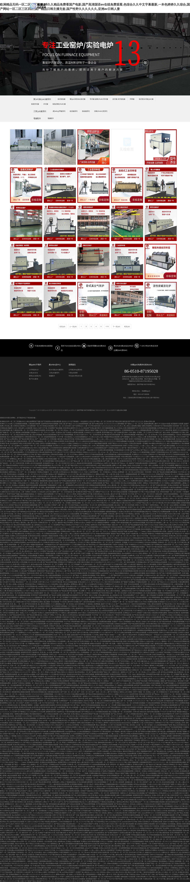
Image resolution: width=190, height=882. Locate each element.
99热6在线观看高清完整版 (22, 650)
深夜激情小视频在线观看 (49, 536)
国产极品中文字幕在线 (153, 764)
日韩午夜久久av (43, 582)
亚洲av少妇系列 (124, 511)
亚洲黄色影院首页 (183, 683)
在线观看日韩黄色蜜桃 (159, 613)
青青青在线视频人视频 (156, 681)
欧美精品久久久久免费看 (105, 496)
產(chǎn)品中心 (98, 6)
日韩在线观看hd (106, 626)
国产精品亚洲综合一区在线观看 (35, 540)
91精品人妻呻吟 (57, 661)
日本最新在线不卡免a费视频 (173, 700)
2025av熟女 (95, 569)
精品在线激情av (146, 529)
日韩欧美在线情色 (11, 465)
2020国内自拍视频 (138, 522)
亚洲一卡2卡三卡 (112, 716)
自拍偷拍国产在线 (97, 456)
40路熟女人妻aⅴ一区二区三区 (172, 498)
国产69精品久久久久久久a (179, 452)
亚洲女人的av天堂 (10, 700)
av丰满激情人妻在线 (118, 731)
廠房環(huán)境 (126, 6)
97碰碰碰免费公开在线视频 (162, 527)
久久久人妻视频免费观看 (142, 430)
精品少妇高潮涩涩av (160, 630)
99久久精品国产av (57, 725)
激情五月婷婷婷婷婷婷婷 (113, 445)
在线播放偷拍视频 (24, 595)
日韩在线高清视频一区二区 (59, 454)
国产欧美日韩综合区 (105, 593)
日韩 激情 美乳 (124, 520)
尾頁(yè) (127, 326)
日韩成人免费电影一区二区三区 (122, 472)
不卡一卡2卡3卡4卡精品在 (142, 461)
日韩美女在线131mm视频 (108, 738)
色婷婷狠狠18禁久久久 (87, 685)
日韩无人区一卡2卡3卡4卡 (58, 654)
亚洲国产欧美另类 (55, 577)
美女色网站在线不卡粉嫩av (53, 450)
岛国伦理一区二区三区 (137, 773)
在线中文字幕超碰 (74, 509)
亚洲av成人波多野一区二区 (59, 476)
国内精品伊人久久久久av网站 (22, 780)
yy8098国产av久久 (107, 573)
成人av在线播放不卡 (58, 727)
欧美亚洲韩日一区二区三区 (11, 635)
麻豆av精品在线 (36, 564)
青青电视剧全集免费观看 (89, 580)
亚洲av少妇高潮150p (143, 698)
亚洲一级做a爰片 (101, 727)
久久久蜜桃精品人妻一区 (59, 604)
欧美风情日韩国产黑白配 (89, 714)
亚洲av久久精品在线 (146, 641)
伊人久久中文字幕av (181, 742)
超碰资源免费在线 (51, 613)
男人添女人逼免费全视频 (132, 426)
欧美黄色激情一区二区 (41, 593)
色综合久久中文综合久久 (37, 531)
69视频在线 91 (164, 692)
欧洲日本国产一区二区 (13, 551)
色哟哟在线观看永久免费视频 (74, 663)
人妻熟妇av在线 (126, 591)
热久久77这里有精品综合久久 (41, 661)
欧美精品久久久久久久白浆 (81, 597)
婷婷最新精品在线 (82, 758)
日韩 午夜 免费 (110, 643)
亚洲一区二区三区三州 (124, 536)
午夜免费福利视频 (178, 621)
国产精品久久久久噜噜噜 (17, 569)
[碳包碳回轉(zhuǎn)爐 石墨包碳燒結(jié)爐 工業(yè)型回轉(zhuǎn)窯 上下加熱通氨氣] (93, 223)
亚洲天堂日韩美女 (113, 727)
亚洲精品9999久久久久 (103, 703)
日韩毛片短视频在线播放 (48, 443)
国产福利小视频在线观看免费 (33, 544)
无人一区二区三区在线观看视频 (45, 520)
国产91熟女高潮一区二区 (42, 608)
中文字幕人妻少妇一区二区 (46, 775)
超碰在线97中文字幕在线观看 (96, 498)
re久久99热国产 (79, 566)
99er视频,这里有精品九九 (157, 443)
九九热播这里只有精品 (95, 584)
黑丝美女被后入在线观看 (15, 474)
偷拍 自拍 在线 (7, 626)
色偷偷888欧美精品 (114, 553)
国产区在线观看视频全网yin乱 (141, 511)
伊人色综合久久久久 (57, 514)
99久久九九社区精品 (115, 646)
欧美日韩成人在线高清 (167, 733)
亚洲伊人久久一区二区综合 (111, 698)
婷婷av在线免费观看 (120, 670)
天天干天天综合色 (16, 760)
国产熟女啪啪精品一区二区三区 (42, 441)
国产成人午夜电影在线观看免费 (170, 573)
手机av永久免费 (88, 703)
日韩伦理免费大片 (155, 483)
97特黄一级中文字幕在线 (108, 569)
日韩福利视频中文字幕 (135, 492)
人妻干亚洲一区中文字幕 (71, 571)
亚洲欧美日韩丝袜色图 (121, 476)
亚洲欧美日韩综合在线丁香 (52, 542)
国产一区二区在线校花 (28, 472)
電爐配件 (37, 118)
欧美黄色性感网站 (91, 639)
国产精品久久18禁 (147, 450)
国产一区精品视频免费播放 (44, 637)
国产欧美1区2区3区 (167, 703)
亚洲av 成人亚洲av (37, 769)
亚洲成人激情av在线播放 (34, 459)
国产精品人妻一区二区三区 (80, 461)
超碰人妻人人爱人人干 (126, 716)
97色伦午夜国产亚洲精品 (100, 555)
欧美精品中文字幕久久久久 (75, 525)
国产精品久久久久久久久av (67, 698)
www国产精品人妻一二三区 (176, 749)
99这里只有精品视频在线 (91, 459)
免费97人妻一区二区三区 (45, 758)
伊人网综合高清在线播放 (45, 511)
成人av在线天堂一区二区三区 (55, 676)
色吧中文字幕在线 (110, 463)
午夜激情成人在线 (115, 760)
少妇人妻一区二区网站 (31, 760)
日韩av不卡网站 (48, 615)
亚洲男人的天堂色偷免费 (33, 463)
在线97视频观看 (154, 489)
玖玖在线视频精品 (121, 507)
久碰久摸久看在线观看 (122, 516)
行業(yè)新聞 (73, 373)
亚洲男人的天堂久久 (87, 536)
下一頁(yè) (116, 326)
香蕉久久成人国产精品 (52, 672)
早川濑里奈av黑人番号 (131, 646)
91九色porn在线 (164, 423)
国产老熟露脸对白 (61, 474)
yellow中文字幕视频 (133, 529)
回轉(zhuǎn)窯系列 (100, 111)
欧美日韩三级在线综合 (25, 593)
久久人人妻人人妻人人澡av (92, 617)
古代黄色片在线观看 (91, 593)
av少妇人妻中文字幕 (7, 450)
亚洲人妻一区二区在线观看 (66, 520)
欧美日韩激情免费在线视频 (28, 639)
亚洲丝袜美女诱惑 (34, 536)
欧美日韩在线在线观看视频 (151, 626)
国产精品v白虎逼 (168, 617)
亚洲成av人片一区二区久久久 (40, 432)
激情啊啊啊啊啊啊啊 (128, 698)
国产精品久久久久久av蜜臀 (25, 648)
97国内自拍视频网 (98, 511)
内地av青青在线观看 (103, 533)
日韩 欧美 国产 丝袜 (84, 500)
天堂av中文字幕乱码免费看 (45, 659)
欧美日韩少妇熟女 (19, 744)
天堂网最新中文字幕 (178, 432)
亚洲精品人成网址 (156, 729)
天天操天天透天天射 (145, 487)
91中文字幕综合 (109, 718)
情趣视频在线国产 (34, 643)
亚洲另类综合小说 (99, 494)
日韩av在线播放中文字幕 (25, 454)
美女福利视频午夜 (6, 430)
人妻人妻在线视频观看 (109, 459)
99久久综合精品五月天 (98, 562)
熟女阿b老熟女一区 (81, 672)
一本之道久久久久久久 (57, 593)
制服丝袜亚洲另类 (119, 529)
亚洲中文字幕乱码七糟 (7, 441)
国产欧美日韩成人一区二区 (127, 661)
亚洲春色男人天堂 (13, 624)
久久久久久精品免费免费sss (129, 657)
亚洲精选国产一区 (154, 463)
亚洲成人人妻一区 (159, 529)
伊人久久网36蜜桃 (150, 564)
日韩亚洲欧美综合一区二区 (33, 437)
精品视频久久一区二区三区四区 (18, 621)
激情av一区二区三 (38, 672)
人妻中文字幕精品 (112, 692)
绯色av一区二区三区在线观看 (74, 430)
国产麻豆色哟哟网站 (14, 516)
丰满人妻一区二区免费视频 (34, 470)
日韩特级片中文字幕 (161, 722)
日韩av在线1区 (98, 577)
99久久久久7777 (113, 562)
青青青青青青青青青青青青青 (65, 758)
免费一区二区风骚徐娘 (31, 481)
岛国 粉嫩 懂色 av (143, 661)
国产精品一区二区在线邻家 (25, 725)
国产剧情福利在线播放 (71, 685)
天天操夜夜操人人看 (30, 738)
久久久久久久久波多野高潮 (128, 694)
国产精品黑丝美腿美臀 (77, 476)
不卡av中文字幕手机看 (168, 711)
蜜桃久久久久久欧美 (146, 657)
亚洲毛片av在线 (177, 525)
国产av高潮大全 (152, 621)
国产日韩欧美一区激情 (32, 547)
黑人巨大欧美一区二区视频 (61, 503)
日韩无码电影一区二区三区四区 (171, 492)
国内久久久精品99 (67, 672)
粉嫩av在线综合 (155, 456)
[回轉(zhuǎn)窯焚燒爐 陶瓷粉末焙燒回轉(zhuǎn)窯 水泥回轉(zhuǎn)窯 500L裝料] (93, 185)
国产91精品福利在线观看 (154, 476)
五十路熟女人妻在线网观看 (171, 483)
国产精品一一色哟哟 (19, 764)
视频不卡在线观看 (59, 749)
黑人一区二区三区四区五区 (11, 668)
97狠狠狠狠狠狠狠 (105, 652)
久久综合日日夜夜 (6, 650)
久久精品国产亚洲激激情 (65, 456)
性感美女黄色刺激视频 (105, 450)
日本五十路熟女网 (155, 494)
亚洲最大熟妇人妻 (169, 437)
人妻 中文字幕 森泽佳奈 (92, 426)
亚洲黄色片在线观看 (126, 639)
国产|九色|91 (13, 657)
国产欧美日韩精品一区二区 (86, 641)
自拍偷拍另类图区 (44, 606)
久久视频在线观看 (41, 689)
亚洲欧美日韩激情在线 (106, 648)
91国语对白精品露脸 (96, 668)
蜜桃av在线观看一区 (97, 643)
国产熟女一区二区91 (71, 467)
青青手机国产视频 (13, 494)
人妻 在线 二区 (79, 740)
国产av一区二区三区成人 (137, 672)
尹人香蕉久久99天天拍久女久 (121, 538)
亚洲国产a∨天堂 (84, 676)
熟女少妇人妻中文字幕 (87, 467)
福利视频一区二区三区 (60, 652)
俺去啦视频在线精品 (27, 494)
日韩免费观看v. (166, 586)
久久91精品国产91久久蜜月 (168, 769)
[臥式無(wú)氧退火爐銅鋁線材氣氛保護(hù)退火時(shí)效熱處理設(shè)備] (93, 299)
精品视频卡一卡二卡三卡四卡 (68, 547)
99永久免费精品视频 (150, 602)
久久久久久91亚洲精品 (135, 542)
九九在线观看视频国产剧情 (162, 725)
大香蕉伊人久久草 (28, 635)
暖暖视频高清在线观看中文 (71, 595)
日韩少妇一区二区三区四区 (168, 575)
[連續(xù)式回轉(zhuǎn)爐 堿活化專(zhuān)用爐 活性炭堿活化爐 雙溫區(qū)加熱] (161, 299)
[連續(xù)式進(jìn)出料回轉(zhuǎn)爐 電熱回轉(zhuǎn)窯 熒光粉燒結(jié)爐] (127, 261)
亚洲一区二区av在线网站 (45, 668)
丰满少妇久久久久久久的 (40, 580)
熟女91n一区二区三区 (129, 487)
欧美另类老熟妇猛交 (179, 646)
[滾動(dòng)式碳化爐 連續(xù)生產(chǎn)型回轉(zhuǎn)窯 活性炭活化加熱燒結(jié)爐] (127, 185)
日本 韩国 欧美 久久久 (75, 720)
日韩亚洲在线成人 (104, 481)
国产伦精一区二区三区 (111, 461)
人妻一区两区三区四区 (28, 492)
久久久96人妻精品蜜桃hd (25, 637)
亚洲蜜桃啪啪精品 (140, 780)
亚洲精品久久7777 (129, 613)
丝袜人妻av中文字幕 (181, 617)
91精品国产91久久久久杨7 (144, 716)
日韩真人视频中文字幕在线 (111, 749)
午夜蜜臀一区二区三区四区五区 (37, 569)
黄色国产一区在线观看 (160, 487)
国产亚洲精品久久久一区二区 (122, 703)
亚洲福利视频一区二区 (154, 437)
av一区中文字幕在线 (156, 503)
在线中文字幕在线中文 (151, 760)
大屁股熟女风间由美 (7, 716)
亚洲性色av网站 (142, 489)
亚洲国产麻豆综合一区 (10, 733)
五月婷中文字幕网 (152, 432)
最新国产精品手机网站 (65, 522)
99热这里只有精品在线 (126, 597)
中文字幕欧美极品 (136, 606)
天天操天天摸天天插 (110, 617)
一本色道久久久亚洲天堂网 (162, 635)
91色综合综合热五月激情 (126, 744)
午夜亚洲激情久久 (156, 744)
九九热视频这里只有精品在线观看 (110, 527)
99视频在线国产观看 (121, 439)
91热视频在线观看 (141, 500)
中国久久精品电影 (60, 509)
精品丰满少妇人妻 (41, 683)
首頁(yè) (62, 326)
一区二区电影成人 (105, 472)
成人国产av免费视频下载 (80, 650)
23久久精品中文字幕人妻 (104, 529)
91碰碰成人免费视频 (93, 604)
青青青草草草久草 (41, 766)
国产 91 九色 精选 (44, 505)
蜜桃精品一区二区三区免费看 (173, 619)
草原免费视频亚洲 (121, 648)
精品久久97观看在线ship (131, 485)
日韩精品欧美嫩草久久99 (9, 428)
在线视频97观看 (109, 577)
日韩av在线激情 (95, 650)
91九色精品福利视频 (124, 632)
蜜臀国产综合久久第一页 (103, 492)
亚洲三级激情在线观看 (37, 430)
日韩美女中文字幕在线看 (156, 454)
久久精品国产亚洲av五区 (55, 665)
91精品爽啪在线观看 (78, 694)
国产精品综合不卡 (178, 533)
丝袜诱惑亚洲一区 (90, 496)
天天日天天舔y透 (27, 514)
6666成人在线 (95, 681)
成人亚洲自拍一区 (180, 672)
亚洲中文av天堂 (150, 514)
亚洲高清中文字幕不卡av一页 (114, 470)
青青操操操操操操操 (93, 705)
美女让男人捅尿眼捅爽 (57, 586)
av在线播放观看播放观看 (151, 509)
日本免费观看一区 (32, 426)
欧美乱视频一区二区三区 (54, 430)
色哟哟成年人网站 (140, 518)
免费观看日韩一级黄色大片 (81, 696)
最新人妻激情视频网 (48, 487)
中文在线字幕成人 (74, 505)
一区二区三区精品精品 (152, 549)
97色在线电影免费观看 (85, 782)
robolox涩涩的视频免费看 (124, 771)
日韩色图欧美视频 (162, 569)
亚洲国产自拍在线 (62, 628)
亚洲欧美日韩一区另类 (122, 467)
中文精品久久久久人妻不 (141, 456)
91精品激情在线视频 (13, 652)
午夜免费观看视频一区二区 (24, 538)
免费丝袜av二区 (14, 472)
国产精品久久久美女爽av (85, 678)
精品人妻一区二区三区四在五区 (89, 661)
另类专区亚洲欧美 (174, 613)
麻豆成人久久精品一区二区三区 (40, 503)
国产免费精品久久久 (87, 514)
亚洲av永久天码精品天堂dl (45, 489)
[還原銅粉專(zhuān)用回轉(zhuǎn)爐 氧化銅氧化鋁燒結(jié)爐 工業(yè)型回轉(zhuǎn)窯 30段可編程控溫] (60, 223)
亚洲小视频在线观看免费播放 (60, 687)
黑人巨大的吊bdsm (10, 646)
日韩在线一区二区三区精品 (77, 489)
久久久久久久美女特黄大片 (78, 487)
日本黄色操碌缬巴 (129, 527)
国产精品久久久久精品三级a (109, 608)
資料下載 (139, 6)
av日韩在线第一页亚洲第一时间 (145, 472)
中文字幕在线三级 (167, 742)
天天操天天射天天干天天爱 (175, 780)
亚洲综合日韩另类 (145, 694)
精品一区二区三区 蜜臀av (112, 500)
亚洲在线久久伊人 (158, 727)
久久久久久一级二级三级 (71, 689)
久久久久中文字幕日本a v (99, 503)
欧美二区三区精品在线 (153, 551)
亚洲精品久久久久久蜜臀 (129, 727)
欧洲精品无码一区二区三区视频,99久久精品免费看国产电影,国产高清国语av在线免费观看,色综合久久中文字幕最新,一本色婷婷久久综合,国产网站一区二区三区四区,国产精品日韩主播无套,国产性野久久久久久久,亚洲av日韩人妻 (77, 421)
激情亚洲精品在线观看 (105, 505)
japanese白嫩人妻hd (61, 507)
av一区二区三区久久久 (32, 474)
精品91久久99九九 (36, 496)
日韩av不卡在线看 (34, 619)
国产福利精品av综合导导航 (26, 511)
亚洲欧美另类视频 (75, 518)
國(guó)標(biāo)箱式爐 (77, 99)
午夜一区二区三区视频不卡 (73, 564)
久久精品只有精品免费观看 (59, 681)
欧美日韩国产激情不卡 (18, 588)
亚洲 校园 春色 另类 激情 (145, 566)
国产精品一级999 (79, 705)
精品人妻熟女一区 (74, 683)
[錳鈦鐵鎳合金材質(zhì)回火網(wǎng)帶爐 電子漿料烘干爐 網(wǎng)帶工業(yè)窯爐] (26, 223)
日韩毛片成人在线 (165, 525)
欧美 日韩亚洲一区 (112, 764)
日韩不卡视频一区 (87, 553)
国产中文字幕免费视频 (65, 434)
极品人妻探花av (56, 571)
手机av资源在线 (170, 459)
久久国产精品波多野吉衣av (16, 615)
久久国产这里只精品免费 (176, 630)
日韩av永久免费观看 (42, 516)
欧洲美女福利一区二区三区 (92, 564)
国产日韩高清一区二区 (42, 514)
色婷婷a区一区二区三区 (162, 496)
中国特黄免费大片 (43, 476)
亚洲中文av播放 (30, 476)
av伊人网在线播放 (98, 445)
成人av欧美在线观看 (106, 610)
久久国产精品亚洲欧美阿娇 (43, 527)
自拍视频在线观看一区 (128, 489)
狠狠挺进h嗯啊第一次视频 (106, 522)
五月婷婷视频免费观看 (29, 518)
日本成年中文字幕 (8, 582)
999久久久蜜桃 (113, 694)
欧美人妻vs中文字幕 (113, 494)
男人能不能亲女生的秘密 (118, 555)
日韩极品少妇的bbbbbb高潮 (29, 696)
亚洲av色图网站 (5, 619)
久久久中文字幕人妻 (75, 474)
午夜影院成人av (91, 538)
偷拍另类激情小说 (152, 573)
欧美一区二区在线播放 (96, 599)
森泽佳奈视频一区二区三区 (122, 551)
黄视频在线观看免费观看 (97, 485)
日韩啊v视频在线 (94, 773)
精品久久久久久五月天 (107, 441)
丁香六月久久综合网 (154, 478)
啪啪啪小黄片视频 (90, 540)
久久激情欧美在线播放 (49, 547)
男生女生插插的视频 (70, 582)
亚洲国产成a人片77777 (174, 470)
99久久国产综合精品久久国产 (64, 551)
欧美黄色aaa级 (14, 610)
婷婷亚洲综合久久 (88, 474)
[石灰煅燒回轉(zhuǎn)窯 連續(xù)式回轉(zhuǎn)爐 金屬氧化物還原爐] (60, 185)
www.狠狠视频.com (12, 696)
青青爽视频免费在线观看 (52, 678)
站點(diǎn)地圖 (122, 410)
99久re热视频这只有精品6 (127, 569)
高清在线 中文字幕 (127, 494)
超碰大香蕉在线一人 (56, 624)
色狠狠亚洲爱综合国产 (93, 749)
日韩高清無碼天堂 (16, 481)
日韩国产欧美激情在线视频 (150, 608)
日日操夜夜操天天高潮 (121, 450)
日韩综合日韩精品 (75, 452)
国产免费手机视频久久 (168, 683)
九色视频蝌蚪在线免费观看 (169, 608)
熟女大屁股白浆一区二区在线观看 (139, 670)
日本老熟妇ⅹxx (98, 463)
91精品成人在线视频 (136, 575)
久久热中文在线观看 (129, 707)
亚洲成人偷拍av (144, 720)
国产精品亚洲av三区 (169, 604)
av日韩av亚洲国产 (136, 586)
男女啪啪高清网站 (94, 573)
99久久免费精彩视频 (182, 703)
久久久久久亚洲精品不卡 (176, 562)
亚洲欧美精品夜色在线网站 (114, 755)
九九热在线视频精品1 (80, 437)
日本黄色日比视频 (71, 646)
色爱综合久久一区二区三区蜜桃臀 (152, 740)
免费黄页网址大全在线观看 (56, 641)
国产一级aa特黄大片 (42, 439)
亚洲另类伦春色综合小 (27, 624)
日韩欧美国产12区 (53, 650)
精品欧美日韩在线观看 (84, 463)
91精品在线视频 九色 (151, 492)
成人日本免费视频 (15, 518)
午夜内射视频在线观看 (72, 711)
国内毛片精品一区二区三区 (93, 700)
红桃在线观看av (151, 593)
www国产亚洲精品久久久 (105, 549)
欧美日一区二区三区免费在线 (87, 481)
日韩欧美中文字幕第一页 (87, 547)
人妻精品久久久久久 (12, 467)
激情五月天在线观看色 (180, 430)
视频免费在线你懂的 (104, 742)
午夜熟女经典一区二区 (21, 430)
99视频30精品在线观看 (111, 437)
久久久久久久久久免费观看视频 (42, 694)
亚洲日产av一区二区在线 (136, 507)
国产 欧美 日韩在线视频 (105, 516)
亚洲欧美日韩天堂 (126, 461)
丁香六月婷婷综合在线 (175, 560)
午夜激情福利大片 (89, 751)
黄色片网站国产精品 (114, 687)
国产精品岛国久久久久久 (72, 529)
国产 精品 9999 (164, 432)
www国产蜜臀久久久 (39, 650)
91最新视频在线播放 (111, 736)
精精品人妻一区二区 (144, 459)
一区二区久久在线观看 (29, 722)
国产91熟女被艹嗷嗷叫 (93, 707)
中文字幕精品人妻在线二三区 (134, 514)
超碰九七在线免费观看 (153, 617)
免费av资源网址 (147, 426)
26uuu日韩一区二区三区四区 (164, 687)
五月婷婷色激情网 (129, 588)
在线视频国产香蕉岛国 (55, 663)
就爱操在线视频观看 (124, 454)
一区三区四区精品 (123, 769)
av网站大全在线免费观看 (20, 503)
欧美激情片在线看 (177, 423)
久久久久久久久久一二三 (61, 527)
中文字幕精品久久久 (158, 441)
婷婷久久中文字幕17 (142, 505)
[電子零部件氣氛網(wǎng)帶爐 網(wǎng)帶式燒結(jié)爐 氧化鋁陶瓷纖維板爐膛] (26, 299)
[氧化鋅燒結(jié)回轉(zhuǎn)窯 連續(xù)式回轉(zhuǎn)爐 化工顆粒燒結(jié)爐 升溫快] (60, 299)
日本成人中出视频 (168, 481)
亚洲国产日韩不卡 (52, 478)
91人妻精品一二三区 (108, 681)
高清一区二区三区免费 (18, 665)
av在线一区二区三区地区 (144, 725)
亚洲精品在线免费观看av (48, 762)
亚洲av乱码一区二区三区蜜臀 (53, 564)
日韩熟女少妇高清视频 (109, 744)
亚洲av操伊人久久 (8, 577)
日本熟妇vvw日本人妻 (151, 575)
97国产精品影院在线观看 (136, 624)
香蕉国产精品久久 (136, 777)
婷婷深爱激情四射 (105, 544)
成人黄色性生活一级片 (29, 551)
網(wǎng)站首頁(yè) (63, 6)
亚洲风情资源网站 (62, 553)
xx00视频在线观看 (101, 711)
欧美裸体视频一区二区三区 (74, 540)
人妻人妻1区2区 (31, 522)
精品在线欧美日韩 (22, 434)
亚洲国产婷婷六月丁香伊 (21, 626)
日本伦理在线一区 (68, 577)
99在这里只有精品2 (163, 747)
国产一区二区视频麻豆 (180, 593)
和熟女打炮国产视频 (91, 430)
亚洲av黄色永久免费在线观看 (92, 483)
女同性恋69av (49, 470)
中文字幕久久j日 (106, 476)
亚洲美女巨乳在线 (25, 707)
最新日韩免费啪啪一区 (109, 661)
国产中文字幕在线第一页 (48, 573)
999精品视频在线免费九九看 (25, 507)
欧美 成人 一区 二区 (17, 604)
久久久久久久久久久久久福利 (109, 489)
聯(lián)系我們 (153, 6)
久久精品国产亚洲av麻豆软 (86, 558)
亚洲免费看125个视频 (55, 467)
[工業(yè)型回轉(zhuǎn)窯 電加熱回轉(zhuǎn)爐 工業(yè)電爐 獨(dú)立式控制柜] (93, 261)
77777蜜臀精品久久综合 (23, 632)
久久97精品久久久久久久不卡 (20, 672)
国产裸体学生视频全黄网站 (147, 731)
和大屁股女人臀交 (57, 529)
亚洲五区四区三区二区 (24, 782)
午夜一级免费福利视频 (59, 560)
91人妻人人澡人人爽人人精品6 (68, 533)
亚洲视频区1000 (129, 621)
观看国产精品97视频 (118, 533)
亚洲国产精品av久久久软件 (146, 753)
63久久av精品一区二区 (108, 696)
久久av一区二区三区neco (109, 452)
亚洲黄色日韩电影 (90, 637)
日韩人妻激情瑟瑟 (77, 608)
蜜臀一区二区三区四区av (135, 560)
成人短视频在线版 (167, 597)
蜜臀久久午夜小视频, (119, 465)
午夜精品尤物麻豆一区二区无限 (47, 472)
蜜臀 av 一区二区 (87, 591)
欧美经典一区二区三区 (180, 426)
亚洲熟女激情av (77, 700)
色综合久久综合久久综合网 (26, 736)
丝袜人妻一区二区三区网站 (135, 775)
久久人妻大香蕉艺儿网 (26, 766)
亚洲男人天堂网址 (76, 736)
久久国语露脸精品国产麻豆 (95, 566)
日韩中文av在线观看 (93, 630)
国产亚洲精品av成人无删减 (40, 681)
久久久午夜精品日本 (58, 646)
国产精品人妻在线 (19, 522)
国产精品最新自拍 (18, 533)
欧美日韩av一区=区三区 (89, 505)
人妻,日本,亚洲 (114, 474)
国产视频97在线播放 (22, 558)
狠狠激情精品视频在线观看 (49, 481)
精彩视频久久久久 (77, 472)
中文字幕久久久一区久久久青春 (65, 494)
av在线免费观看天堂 (111, 668)
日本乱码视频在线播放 (52, 773)
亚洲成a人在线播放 (18, 485)
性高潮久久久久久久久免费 (62, 445)
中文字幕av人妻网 (175, 696)
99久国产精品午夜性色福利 (152, 619)
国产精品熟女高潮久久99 (44, 507)
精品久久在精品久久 (69, 678)
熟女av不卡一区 (146, 485)
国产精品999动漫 (165, 621)
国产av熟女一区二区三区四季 (81, 555)
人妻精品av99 (126, 687)
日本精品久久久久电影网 (92, 432)
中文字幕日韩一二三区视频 (73, 648)
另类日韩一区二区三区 (25, 509)
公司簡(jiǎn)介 (34, 369)
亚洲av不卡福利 (58, 760)
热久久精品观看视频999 (15, 437)
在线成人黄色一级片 (36, 483)
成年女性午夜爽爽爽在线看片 (36, 771)
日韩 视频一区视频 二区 (137, 432)
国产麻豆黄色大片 (26, 467)
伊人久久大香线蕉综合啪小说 (10, 705)
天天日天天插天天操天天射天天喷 (169, 514)
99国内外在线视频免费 (128, 566)
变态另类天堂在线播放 (153, 522)
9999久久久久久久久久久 (63, 511)
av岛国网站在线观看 (175, 738)
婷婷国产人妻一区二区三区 (72, 450)
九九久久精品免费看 (72, 514)
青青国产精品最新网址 (165, 564)
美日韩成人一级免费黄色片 (93, 753)
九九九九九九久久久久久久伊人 (112, 426)
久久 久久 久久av (63, 573)
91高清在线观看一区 (171, 595)
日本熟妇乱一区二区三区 (89, 659)
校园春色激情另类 (18, 540)
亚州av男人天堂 (156, 434)
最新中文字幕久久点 (108, 604)
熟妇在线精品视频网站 (10, 555)
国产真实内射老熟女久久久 (171, 463)
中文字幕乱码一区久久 (75, 606)
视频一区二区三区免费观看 (43, 538)
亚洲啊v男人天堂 (133, 555)
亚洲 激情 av (30, 489)
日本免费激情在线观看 (159, 516)
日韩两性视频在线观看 (50, 744)
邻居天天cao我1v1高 (107, 586)
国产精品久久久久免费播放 (47, 518)
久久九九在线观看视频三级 (82, 423)
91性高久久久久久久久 (26, 465)
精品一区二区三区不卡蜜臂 (27, 775)
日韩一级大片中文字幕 (140, 536)
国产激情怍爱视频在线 (179, 555)
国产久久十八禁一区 (142, 494)
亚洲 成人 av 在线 (46, 652)
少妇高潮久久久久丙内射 (23, 716)
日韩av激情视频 (136, 683)
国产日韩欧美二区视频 (119, 542)
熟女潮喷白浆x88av (110, 753)
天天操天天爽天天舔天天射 (166, 448)
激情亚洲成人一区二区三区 (159, 505)
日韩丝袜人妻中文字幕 (115, 514)
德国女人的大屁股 (82, 599)
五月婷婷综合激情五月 (143, 441)
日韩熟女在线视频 (61, 489)
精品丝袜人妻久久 (13, 448)
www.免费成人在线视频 (178, 505)
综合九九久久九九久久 (108, 769)
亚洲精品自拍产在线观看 (57, 764)
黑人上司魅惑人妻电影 (164, 736)
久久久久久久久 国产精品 (127, 452)
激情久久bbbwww (136, 540)
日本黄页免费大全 (42, 624)
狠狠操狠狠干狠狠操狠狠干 (48, 485)
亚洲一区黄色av (56, 432)
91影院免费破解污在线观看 (125, 441)
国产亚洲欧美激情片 (37, 755)
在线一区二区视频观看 (66, 485)
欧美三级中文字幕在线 (80, 632)
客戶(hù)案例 (33, 379)
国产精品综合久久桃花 (139, 650)
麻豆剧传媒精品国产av (93, 744)
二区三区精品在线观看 (49, 670)
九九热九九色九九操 (96, 437)
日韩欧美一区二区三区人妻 (167, 542)
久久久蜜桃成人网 (155, 637)
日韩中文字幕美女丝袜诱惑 (168, 632)
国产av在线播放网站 (91, 527)
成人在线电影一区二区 (139, 577)
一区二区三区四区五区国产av (170, 650)
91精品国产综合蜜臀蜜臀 (41, 646)
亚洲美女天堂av (79, 522)
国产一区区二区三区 (84, 692)
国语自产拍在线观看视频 (173, 727)
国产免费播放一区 (126, 437)
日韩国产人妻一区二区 (59, 505)
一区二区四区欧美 (95, 434)
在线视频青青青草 (145, 762)
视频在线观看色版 (97, 597)
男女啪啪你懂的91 (35, 714)
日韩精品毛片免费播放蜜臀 (161, 511)
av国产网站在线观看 (104, 465)
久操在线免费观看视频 (176, 720)
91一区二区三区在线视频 (129, 720)
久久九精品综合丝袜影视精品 (88, 441)
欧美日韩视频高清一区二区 (116, 775)
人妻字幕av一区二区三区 (146, 736)
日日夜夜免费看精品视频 (177, 762)
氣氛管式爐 (35, 104)
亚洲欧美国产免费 (120, 564)
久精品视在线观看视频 (37, 621)
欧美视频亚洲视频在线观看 (60, 610)
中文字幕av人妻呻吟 (77, 454)
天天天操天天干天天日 (61, 452)
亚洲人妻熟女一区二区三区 (147, 553)
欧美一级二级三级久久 (174, 461)
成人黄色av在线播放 (162, 540)
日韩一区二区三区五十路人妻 (179, 428)
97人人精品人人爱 (139, 437)
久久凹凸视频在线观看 (34, 744)
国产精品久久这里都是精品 (32, 742)
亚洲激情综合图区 (36, 602)
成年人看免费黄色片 (174, 443)
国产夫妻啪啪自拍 (179, 500)
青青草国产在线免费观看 (39, 595)
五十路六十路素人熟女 (31, 591)
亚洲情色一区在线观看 (45, 555)
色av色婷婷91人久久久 (130, 553)
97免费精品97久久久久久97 (113, 584)
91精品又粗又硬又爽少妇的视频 (13, 476)
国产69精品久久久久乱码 (120, 606)
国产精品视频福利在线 (135, 525)
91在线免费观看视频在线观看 (19, 496)
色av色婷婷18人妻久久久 (159, 538)
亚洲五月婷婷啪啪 (135, 439)
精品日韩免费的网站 (80, 470)
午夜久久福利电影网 (91, 472)
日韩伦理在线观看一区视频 (138, 443)
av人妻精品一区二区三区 (124, 496)
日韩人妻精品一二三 (103, 575)
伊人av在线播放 (112, 520)
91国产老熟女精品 (42, 674)
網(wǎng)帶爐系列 (59, 111)
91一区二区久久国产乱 (120, 742)
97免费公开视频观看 (110, 654)
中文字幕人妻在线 (128, 725)
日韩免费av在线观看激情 (168, 705)
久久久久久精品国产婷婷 (112, 709)
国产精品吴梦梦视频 (50, 562)
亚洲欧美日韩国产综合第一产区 (22, 663)
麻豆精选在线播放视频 (29, 505)
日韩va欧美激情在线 (45, 452)
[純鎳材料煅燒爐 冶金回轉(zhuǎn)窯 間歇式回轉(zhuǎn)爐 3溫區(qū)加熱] (26, 261)
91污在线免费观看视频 (168, 549)
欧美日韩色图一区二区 (177, 692)
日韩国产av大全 (91, 522)
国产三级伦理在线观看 (87, 602)
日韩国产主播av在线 (14, 520)
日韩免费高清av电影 (153, 674)
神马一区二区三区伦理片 (63, 426)
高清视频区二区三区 (76, 657)
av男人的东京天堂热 (173, 450)
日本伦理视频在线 (110, 454)
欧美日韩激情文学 (129, 630)
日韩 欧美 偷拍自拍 (50, 698)
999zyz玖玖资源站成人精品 (16, 773)
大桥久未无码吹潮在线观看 (179, 753)
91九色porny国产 (94, 507)
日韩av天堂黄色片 (65, 744)
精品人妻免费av (64, 584)
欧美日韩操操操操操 (131, 470)
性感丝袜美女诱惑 (33, 573)
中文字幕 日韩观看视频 (72, 621)
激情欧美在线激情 (167, 489)
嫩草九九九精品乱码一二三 (25, 659)
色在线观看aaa (174, 569)
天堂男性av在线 (27, 520)
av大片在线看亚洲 (183, 657)
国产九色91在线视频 (179, 676)
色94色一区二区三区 (7, 643)
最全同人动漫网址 (62, 619)
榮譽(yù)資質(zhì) (35, 376)
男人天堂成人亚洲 (120, 428)
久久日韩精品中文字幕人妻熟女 (88, 586)
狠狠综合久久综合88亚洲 (89, 621)
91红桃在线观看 (104, 714)
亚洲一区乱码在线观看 (131, 584)
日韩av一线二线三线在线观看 (141, 516)
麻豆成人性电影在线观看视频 (27, 700)
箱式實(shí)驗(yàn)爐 (146, 99)
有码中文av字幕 (141, 628)
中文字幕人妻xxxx (61, 615)
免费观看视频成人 (112, 511)
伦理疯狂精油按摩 (128, 500)
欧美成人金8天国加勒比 (77, 604)
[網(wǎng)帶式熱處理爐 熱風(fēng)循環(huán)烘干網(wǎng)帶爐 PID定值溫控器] (127, 299)
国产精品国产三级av (179, 659)
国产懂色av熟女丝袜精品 (89, 683)
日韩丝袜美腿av (159, 450)
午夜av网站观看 (126, 456)
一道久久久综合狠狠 (11, 571)
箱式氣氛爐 (61, 99)
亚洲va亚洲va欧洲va (155, 518)
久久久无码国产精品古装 (140, 503)
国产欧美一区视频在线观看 (44, 733)
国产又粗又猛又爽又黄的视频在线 (155, 738)
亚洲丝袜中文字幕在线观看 (162, 426)
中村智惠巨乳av (93, 489)
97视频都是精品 (70, 782)
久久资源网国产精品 (58, 525)
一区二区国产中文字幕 (22, 450)
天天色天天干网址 (83, 542)
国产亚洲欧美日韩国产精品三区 (83, 492)
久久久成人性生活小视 (69, 716)
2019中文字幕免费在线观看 (175, 454)
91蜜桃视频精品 (15, 749)
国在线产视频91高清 (126, 478)
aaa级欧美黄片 (43, 586)
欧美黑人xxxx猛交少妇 (94, 478)
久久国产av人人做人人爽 (122, 683)
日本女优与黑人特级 (55, 689)
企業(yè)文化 (33, 373)
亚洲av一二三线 (115, 635)
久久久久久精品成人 (70, 542)
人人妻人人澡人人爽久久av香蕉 (119, 733)
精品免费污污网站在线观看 (175, 689)
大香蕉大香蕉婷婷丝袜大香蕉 (156, 531)
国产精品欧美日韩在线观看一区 (112, 434)
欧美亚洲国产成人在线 (31, 443)
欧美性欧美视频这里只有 (164, 584)
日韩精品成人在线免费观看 (127, 753)
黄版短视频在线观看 (44, 560)
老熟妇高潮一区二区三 (171, 544)
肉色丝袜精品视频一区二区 (53, 459)
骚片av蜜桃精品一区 (61, 657)
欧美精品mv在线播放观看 (99, 733)
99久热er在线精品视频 (128, 483)
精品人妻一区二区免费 (124, 700)
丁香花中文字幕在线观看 (153, 547)
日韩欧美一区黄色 (140, 771)
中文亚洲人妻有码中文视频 (69, 602)
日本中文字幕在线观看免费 (94, 454)
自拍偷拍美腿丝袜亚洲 (77, 478)
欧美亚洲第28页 (91, 465)
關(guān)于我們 (82, 6)
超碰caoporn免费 (37, 450)
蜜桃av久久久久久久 (73, 580)
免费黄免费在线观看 (69, 448)
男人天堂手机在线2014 (27, 733)
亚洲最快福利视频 (40, 663)
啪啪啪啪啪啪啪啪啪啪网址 (61, 608)
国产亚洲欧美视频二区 (10, 580)
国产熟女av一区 (122, 463)
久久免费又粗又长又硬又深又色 (120, 503)
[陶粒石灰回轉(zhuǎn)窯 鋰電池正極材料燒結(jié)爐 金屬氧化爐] (127, 147)
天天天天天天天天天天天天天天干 (160, 500)
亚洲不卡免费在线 (142, 498)
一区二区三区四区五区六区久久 (65, 463)
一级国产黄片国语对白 (49, 643)
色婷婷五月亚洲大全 (174, 531)
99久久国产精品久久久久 (65, 709)
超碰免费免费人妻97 (151, 423)
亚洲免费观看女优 (26, 448)
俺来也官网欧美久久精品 (139, 467)
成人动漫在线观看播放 (53, 575)
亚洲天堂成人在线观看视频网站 (110, 430)
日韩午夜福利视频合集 (124, 522)
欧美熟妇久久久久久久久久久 (168, 602)
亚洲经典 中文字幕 (10, 560)
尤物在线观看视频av (71, 661)
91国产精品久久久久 (153, 742)
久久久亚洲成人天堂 (95, 487)
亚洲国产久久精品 (166, 615)
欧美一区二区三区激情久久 (13, 445)
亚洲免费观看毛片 (83, 448)
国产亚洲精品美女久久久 (166, 624)
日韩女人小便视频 (10, 736)
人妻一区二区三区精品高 (74, 593)
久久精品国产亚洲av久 (36, 613)
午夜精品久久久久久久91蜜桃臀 (157, 696)
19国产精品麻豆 (156, 685)
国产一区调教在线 (81, 709)
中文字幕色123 (7, 525)
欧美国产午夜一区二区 (31, 445)
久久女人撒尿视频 (174, 709)
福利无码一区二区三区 (13, 689)
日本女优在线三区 (8, 602)
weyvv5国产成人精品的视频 (163, 716)
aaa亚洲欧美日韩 (61, 720)
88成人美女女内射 (133, 465)
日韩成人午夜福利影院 (62, 733)
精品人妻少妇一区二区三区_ (82, 531)
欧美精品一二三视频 (158, 668)
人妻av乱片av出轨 (24, 694)
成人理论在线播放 (178, 773)
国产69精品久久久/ (87, 711)
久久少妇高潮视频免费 (157, 661)
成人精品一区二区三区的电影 (124, 505)
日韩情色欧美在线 (28, 516)
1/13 (107, 326)
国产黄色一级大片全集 (89, 595)
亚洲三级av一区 (148, 540)
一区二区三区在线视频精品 (126, 678)
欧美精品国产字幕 (25, 580)
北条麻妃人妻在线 (173, 751)
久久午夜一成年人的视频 (149, 465)
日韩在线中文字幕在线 (153, 766)
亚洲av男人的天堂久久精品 (178, 536)
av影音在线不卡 (107, 564)
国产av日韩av (135, 450)
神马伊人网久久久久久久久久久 (137, 637)
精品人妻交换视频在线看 (166, 439)
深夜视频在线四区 (53, 692)
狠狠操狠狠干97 (132, 428)
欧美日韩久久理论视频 (19, 562)
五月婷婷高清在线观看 (21, 487)
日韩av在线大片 (23, 483)
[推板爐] (26, 147)
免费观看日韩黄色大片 (67, 769)
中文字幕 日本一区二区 (8, 454)
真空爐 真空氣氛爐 (118, 99)
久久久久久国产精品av (165, 553)
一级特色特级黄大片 (77, 639)
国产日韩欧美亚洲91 (121, 432)
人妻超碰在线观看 (34, 423)
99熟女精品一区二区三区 (63, 632)
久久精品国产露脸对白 (146, 533)
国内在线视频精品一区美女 (172, 434)
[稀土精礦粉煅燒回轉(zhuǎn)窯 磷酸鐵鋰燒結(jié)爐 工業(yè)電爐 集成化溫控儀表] (161, 185)
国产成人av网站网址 (11, 439)
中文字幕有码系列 (76, 703)
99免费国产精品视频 (55, 428)
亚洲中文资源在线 (88, 529)
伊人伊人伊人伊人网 (35, 562)
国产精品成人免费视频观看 (161, 698)
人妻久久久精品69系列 (82, 456)
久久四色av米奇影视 (156, 467)
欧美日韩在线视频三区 (149, 439)
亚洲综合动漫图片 (71, 727)
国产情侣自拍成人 (171, 681)
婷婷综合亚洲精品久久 (14, 742)
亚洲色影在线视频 (138, 703)
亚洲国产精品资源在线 (88, 549)
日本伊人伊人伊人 (158, 459)
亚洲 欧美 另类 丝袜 (103, 766)
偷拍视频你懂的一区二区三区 (105, 536)
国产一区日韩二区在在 (126, 599)
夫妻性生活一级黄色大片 (120, 672)
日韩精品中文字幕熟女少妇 (81, 445)
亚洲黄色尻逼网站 (19, 542)
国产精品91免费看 (101, 514)
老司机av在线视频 (167, 672)
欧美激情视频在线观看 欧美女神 (134, 571)
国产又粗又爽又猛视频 (167, 445)
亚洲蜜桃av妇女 (43, 722)
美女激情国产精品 (16, 443)
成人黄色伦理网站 (44, 604)
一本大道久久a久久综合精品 (158, 536)
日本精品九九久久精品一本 (34, 533)
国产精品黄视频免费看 (68, 500)
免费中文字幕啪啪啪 (20, 678)
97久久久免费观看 (146, 555)
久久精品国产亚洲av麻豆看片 (91, 428)
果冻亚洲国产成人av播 (170, 518)
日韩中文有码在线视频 (28, 654)
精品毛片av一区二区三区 (133, 619)
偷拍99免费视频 (129, 434)
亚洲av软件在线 (68, 439)
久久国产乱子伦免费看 (166, 465)
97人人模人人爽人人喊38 (32, 670)
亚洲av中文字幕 (105, 509)
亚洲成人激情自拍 (91, 525)
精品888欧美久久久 (50, 496)
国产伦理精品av (77, 426)
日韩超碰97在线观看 (156, 595)
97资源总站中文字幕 (48, 599)
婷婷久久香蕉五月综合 (131, 445)
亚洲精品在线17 (65, 531)
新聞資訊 (111, 6)
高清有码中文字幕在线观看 (49, 591)
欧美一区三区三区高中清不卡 (54, 483)
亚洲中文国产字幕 (77, 527)
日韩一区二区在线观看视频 (44, 461)
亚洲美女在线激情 (120, 624)
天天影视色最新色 (74, 659)
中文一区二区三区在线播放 (120, 766)
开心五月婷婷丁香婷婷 (16, 549)
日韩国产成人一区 (67, 569)
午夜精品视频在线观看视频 (31, 599)
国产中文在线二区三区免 (12, 514)
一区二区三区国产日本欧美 (70, 549)
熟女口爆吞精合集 (138, 674)
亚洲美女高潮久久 (114, 448)
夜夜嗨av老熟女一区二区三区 (101, 542)
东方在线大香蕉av (47, 474)
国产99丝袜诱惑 (182, 648)
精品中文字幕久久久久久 (62, 696)
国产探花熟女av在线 (42, 753)
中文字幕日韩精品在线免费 (39, 558)
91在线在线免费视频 (153, 703)
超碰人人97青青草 (95, 698)
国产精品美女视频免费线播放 (167, 472)
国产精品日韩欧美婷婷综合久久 (96, 694)
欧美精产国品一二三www (136, 531)
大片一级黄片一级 (142, 595)
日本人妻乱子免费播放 (110, 478)
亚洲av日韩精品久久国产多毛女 (92, 689)
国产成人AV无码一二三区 (119, 714)
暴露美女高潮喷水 (150, 648)
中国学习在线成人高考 (16, 470)
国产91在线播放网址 (138, 617)
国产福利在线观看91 (17, 452)
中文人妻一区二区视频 (177, 540)
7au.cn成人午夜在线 (81, 668)
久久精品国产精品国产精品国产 (25, 758)
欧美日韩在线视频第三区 (63, 470)
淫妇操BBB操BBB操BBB (169, 509)
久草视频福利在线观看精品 (49, 498)
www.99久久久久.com (122, 580)
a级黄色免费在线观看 (47, 705)
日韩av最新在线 (103, 595)
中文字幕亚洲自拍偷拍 (147, 584)
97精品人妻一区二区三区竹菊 (69, 536)
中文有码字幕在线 (56, 582)
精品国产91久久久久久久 (97, 758)
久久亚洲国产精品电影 (45, 551)
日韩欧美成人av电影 (129, 709)
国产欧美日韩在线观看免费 (27, 560)
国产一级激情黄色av (173, 588)
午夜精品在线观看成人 (82, 569)
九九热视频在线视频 (20, 423)
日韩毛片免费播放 (8, 613)
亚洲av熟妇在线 (116, 641)
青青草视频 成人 (107, 432)
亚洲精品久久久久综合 (80, 443)
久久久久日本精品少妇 (140, 705)
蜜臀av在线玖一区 (102, 474)
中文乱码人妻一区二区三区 (73, 459)
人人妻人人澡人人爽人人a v (103, 439)
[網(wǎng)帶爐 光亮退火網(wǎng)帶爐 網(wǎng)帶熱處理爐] (60, 261)
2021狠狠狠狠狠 (107, 428)
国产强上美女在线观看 (106, 580)
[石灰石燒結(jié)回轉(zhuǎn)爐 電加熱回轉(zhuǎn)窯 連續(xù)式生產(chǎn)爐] (127, 223)
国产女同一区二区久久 (100, 531)
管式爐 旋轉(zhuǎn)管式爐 (99, 99)
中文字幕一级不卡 (168, 507)
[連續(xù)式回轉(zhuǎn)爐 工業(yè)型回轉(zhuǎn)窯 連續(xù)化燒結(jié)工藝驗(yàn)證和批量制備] (161, 261)
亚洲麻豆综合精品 (71, 665)
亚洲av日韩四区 (58, 441)
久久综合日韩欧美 (96, 461)
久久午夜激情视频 (143, 452)
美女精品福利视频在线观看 (110, 720)
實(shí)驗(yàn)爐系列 (42, 99)
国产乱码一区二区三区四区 (140, 663)
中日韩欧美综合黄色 (172, 591)
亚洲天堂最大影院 (34, 500)
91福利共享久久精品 (7, 538)
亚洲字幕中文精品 (75, 777)
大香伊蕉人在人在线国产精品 (35, 478)
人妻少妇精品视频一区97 (18, 747)
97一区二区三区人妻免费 (115, 782)
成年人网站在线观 (89, 624)
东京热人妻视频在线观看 (128, 659)
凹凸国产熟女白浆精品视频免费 (96, 663)
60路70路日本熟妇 (104, 525)
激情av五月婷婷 (148, 652)
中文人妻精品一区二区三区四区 (37, 764)
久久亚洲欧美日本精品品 (57, 674)
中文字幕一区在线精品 (64, 437)
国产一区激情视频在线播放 (44, 657)
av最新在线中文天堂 (23, 602)
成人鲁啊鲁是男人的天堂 (17, 617)
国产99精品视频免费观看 (67, 481)
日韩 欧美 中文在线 (160, 718)
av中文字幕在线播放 (22, 740)
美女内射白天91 (153, 610)
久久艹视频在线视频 (112, 566)
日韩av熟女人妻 (12, 461)
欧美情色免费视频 (170, 467)
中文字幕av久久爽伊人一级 (156, 749)
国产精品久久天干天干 (157, 588)
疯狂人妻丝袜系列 (74, 516)
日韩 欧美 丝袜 (83, 698)
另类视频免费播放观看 (56, 731)
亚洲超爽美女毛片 (44, 529)
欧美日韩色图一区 (71, 441)
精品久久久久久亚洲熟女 (171, 547)
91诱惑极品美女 (141, 562)
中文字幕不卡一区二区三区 (79, 610)
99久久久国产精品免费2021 (111, 707)
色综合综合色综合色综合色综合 (142, 687)
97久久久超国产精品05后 (117, 665)
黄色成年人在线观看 (25, 428)
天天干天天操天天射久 (126, 518)
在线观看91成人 (74, 652)
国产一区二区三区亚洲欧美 (25, 456)
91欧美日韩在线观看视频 (147, 428)
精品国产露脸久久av (135, 602)
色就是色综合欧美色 (74, 674)
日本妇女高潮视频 (46, 445)
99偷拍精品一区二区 (143, 434)
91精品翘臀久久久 (161, 665)
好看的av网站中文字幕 (84, 494)
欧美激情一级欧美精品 (144, 707)
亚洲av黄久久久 (112, 663)
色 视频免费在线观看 (43, 648)
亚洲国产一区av (117, 621)
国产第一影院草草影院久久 (131, 448)
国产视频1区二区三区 (7, 432)
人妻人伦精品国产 (178, 496)
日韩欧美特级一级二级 (122, 547)
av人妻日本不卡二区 (109, 632)
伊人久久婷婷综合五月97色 (152, 606)
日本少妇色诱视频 (99, 782)
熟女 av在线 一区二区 (46, 720)
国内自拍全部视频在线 (105, 540)
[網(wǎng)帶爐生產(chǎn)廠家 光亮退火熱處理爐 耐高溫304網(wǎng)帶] (161, 223)
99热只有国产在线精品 (15, 630)
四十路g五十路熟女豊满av (93, 654)
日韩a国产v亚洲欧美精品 (104, 547)
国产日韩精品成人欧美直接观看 (165, 657)
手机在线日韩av (30, 584)
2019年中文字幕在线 (20, 500)
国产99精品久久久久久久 (146, 474)
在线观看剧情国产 (163, 753)
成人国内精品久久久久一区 (40, 525)
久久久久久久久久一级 (137, 476)
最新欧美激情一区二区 (109, 518)
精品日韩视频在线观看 (179, 777)
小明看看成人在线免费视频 (28, 555)
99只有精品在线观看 (47, 426)
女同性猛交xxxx (162, 428)
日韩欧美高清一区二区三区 (47, 522)
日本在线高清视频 (88, 674)
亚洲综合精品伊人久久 (62, 461)
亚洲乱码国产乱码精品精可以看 (156, 560)
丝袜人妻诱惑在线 (156, 643)
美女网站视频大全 (24, 661)
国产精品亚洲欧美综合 (26, 439)
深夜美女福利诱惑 (180, 489)
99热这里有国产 (98, 718)
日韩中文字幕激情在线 (123, 681)
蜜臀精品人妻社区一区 (18, 459)
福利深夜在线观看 (179, 564)
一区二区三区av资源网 (148, 448)
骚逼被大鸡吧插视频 (22, 432)
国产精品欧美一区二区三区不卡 (177, 661)
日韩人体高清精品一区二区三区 (107, 729)
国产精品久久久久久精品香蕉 (162, 430)
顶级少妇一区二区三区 (119, 525)
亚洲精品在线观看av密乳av (91, 518)
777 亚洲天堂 (62, 588)
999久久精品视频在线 (40, 448)
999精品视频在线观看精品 (84, 439)
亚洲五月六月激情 (8, 608)
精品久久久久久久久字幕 (118, 762)
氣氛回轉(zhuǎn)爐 (59, 104)
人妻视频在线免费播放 (144, 630)
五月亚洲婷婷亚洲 (55, 448)
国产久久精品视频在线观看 (98, 443)
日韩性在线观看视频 (153, 775)
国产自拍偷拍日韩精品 (98, 687)
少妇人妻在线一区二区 (114, 485)
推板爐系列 (86, 111)
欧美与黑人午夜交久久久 (21, 564)
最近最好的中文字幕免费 (39, 731)
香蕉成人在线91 (141, 621)
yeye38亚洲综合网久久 (34, 542)
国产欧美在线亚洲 (31, 604)
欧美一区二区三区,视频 (62, 635)
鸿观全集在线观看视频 (174, 441)
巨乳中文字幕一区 (21, 643)
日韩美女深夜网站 (19, 426)
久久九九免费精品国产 (57, 580)
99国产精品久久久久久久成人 (118, 443)
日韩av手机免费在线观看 (24, 577)
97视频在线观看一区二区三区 (146, 582)
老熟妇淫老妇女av (178, 755)
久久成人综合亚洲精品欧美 (82, 511)
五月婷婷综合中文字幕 (89, 742)
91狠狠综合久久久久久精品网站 (140, 544)
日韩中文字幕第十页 (175, 639)
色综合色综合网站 (182, 439)
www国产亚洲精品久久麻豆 (65, 599)
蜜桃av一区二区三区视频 (94, 588)
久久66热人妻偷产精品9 (100, 635)
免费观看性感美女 (137, 481)
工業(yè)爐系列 (39, 111)
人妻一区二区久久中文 (170, 522)
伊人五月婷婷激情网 (104, 641)
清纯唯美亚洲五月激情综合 (30, 652)
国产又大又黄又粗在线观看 (127, 459)
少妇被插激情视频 (110, 689)
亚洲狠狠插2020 (127, 430)
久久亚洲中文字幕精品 (169, 478)
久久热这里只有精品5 (43, 725)
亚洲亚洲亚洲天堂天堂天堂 (104, 467)
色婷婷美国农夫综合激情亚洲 (44, 509)
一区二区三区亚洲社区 (123, 577)
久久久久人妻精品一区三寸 (163, 641)
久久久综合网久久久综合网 (35, 711)
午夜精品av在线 (89, 606)
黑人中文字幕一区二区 (59, 465)
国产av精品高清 (97, 423)
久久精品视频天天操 (79, 538)
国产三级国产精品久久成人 (28, 529)
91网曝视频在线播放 (138, 547)
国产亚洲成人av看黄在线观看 (73, 432)
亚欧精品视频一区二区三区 (80, 503)
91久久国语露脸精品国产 (99, 448)
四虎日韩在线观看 (32, 485)
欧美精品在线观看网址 (14, 591)
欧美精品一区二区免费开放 (167, 648)
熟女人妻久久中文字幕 (86, 727)
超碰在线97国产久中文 (73, 483)
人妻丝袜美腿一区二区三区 (113, 588)
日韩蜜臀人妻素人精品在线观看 (45, 709)
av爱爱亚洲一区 (34, 487)
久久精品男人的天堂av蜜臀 (46, 492)
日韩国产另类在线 (70, 558)
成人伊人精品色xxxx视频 (26, 674)
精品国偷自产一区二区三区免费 (26, 582)
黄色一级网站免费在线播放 (63, 668)
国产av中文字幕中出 (83, 520)
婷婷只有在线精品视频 (131, 641)
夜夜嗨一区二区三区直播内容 (144, 496)
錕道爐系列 (74, 111)
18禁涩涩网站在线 (40, 641)
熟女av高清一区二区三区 (177, 707)
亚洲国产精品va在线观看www (14, 628)
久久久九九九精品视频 (157, 689)
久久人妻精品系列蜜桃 (137, 573)
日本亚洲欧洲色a (151, 624)
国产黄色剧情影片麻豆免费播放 (18, 531)
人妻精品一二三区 (11, 529)
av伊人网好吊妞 (97, 500)
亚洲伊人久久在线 (6, 423)
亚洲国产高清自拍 (71, 760)
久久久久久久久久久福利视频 (114, 423)
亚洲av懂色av (75, 714)
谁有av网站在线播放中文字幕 (71, 747)
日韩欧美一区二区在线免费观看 (11, 685)
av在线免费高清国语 (61, 738)
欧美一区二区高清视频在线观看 (133, 747)
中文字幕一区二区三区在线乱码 (102, 615)
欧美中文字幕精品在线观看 (139, 520)
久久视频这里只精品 (101, 665)
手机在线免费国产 (129, 595)
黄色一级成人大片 (15, 599)
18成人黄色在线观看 (154, 604)
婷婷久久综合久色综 (151, 525)
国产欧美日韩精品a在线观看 (157, 562)
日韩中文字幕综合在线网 (58, 516)
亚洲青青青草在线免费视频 (128, 736)
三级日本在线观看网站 (170, 494)
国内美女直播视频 (29, 718)
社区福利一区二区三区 (174, 566)
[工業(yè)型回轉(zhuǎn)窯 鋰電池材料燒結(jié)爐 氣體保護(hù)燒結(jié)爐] (93, 147)
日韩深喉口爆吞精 (56, 439)
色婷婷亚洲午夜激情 (145, 659)
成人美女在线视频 (35, 434)
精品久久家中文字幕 (40, 428)
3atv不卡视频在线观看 (47, 553)
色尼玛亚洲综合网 (169, 606)
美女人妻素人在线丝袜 (16, 584)
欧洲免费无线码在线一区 (55, 540)
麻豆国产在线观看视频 (142, 685)
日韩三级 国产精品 (65, 423)
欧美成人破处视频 (46, 760)
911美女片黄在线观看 (167, 558)
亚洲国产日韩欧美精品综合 (159, 452)
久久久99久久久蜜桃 (64, 443)
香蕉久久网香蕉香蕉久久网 (71, 742)
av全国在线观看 (152, 632)
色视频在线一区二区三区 (76, 588)
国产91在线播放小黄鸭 (72, 722)
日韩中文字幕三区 (175, 538)
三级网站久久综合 (47, 777)
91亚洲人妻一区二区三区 (64, 566)
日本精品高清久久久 (78, 630)
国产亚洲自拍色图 (60, 637)
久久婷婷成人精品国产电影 (118, 531)
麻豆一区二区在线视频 (85, 760)
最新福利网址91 (54, 569)
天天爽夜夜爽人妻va (56, 558)
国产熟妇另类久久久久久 (76, 465)
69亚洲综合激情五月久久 (71, 428)
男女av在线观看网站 (50, 434)
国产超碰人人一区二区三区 (134, 423)
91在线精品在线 (99, 591)
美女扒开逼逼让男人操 (103, 606)
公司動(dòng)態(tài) (75, 369)
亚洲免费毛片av (48, 463)
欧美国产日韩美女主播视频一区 (23, 683)
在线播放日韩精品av (145, 635)
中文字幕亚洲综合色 (170, 580)
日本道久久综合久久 (152, 615)
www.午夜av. (82, 613)
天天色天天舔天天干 (81, 434)
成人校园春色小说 (116, 595)
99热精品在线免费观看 (88, 516)
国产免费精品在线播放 (18, 566)
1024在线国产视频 (107, 507)
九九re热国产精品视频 (95, 470)
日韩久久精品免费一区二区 (99, 762)
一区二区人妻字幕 (172, 529)
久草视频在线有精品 (136, 714)
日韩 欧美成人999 (137, 549)
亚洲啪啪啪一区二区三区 (89, 652)
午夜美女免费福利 (175, 487)
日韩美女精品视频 (53, 531)
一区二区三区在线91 (120, 593)
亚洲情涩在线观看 (62, 487)
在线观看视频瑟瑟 (50, 437)
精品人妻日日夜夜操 (113, 591)
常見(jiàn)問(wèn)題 (75, 376)
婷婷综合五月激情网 (29, 668)
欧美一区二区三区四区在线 (123, 610)
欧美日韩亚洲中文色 (81, 485)
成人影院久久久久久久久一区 (130, 608)
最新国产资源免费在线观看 (138, 463)
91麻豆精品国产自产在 (87, 533)
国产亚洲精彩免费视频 (59, 606)
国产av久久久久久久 (91, 648)
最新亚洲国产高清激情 (132, 740)
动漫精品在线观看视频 (24, 729)
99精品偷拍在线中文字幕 (141, 538)
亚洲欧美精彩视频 (28, 753)
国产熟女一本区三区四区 (111, 483)
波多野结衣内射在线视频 (49, 423)
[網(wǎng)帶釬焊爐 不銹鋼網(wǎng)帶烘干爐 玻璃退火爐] (161, 147)
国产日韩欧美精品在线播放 (34, 549)
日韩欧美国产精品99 (163, 474)
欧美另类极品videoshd (142, 639)
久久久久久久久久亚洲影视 (51, 500)
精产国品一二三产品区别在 (84, 551)
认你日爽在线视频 (16, 718)
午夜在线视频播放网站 (122, 549)
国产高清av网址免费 (159, 461)
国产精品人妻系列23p (42, 454)
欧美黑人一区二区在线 (65, 643)
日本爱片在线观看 (102, 751)
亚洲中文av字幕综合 (16, 670)
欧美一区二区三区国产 (16, 703)
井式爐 (45, 104)
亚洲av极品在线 (71, 586)
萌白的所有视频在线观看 (133, 509)
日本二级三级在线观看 (127, 562)
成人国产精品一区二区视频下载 (171, 674)
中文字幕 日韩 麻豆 (143, 709)
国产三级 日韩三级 (95, 628)
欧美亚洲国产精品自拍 (18, 489)
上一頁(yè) (73, 326)
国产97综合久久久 (183, 448)
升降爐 (132, 99)
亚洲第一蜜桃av (142, 483)
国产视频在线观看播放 (43, 465)
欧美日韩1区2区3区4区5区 (112, 487)
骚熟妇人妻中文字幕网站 (152, 481)
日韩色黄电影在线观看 (112, 456)
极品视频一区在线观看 (51, 602)
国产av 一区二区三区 (95, 709)
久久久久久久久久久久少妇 (39, 751)
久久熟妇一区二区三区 (62, 555)
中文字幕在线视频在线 (26, 461)
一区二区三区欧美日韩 (16, 463)
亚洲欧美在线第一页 (23, 441)
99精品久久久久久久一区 (91, 452)
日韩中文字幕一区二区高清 (146, 569)
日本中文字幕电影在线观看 (141, 591)
